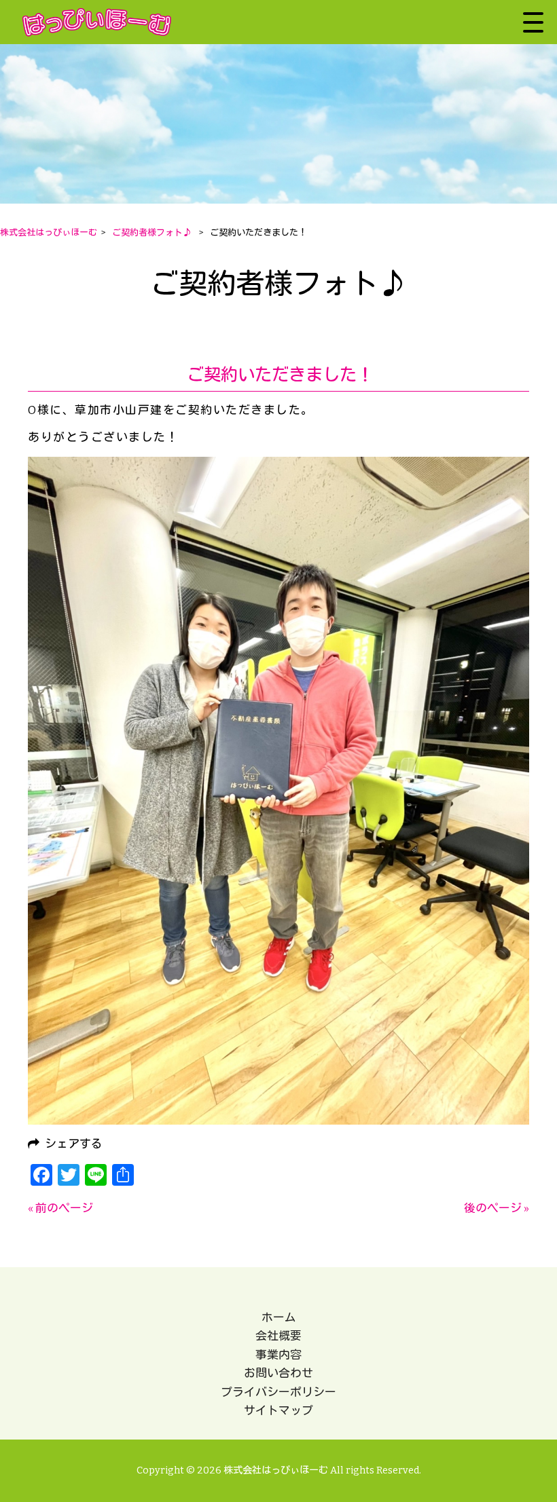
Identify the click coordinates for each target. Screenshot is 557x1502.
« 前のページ (60, 1208)
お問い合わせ (278, 1373)
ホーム (279, 1317)
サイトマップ (278, 1410)
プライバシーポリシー (278, 1392)
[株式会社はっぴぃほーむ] (97, 22)
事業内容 (278, 1355)
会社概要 (278, 1336)
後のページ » (496, 1208)
